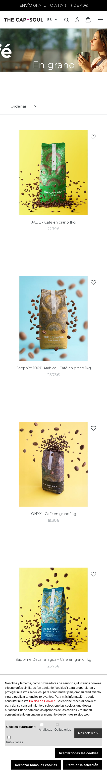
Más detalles (87, 733)
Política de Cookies (42, 701)
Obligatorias (62, 729)
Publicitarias (14, 742)
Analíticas (45, 729)
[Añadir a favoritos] (93, 137)
